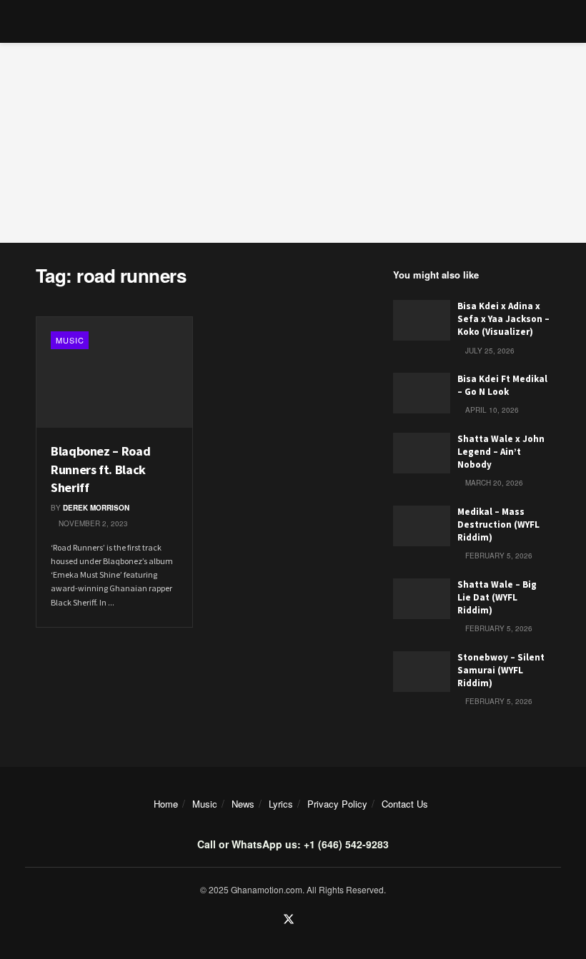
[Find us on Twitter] (288, 920)
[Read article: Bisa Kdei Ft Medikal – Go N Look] (421, 393)
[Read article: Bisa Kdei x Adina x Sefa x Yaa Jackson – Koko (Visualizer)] (421, 320)
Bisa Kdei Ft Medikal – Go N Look (502, 385)
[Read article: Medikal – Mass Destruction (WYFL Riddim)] (421, 526)
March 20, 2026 (493, 483)
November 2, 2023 (92, 523)
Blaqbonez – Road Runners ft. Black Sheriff (100, 469)
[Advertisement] (293, 143)
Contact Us (405, 803)
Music (70, 340)
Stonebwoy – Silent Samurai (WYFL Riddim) (501, 670)
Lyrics (281, 803)
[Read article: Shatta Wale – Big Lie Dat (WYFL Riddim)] (421, 598)
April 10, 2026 (491, 410)
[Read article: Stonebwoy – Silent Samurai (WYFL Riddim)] (421, 671)
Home (166, 803)
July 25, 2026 (489, 351)
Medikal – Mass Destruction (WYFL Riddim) (498, 524)
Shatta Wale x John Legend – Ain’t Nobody (501, 452)
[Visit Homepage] (293, 21)
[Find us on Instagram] (308, 920)
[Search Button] (544, 21)
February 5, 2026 (497, 556)
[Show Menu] (42, 21)
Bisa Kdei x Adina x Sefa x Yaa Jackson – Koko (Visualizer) (503, 319)
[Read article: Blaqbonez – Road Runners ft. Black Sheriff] (114, 372)
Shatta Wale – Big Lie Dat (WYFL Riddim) (497, 597)
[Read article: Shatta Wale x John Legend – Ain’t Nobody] (421, 453)
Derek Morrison (96, 508)
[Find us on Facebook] (269, 920)
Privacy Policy (337, 803)
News (243, 803)
